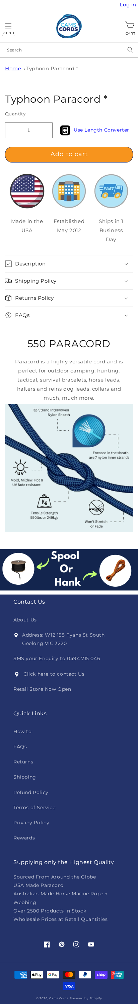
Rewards (24, 838)
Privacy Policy (31, 823)
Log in (129, 4)
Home (13, 68)
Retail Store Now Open (42, 689)
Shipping (24, 777)
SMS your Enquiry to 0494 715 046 (56, 658)
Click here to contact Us (53, 674)
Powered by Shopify (86, 998)
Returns (23, 762)
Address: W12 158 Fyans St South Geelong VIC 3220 (63, 639)
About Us (25, 620)
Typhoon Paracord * (52, 68)
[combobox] (69, 50)
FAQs (20, 747)
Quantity (15, 113)
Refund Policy (31, 792)
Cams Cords (58, 998)
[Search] (130, 49)
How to (22, 731)
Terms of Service (34, 807)
